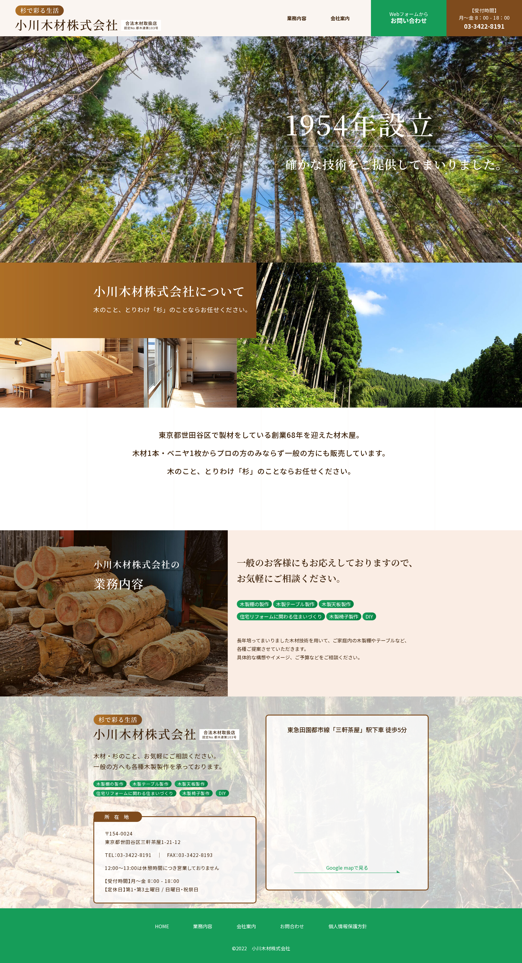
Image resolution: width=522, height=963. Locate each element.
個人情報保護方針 (347, 926)
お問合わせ (292, 926)
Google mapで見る (347, 867)
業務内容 (296, 18)
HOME (162, 926)
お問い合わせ (408, 17)
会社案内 (340, 18)
